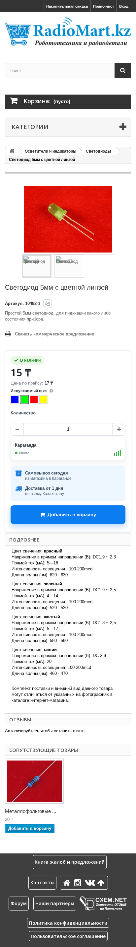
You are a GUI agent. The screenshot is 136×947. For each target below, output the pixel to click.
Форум (19, 903)
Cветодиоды (98, 151)
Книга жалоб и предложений (70, 862)
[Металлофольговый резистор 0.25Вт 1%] (34, 781)
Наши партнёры (54, 903)
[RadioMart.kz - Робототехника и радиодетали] (68, 31)
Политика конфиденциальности (68, 923)
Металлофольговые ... (30, 811)
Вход (123, 6)
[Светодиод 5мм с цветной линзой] (36, 266)
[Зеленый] (24, 399)
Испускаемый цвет (29, 391)
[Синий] (14, 399)
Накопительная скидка (67, 6)
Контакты (42, 882)
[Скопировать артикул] (47, 303)
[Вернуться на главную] (12, 151)
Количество (23, 412)
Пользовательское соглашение (68, 936)
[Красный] (34, 399)
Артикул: (14, 303)
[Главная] (68, 882)
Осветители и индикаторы (50, 151)
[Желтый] (43, 399)
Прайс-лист (103, 6)
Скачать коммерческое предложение (54, 333)
